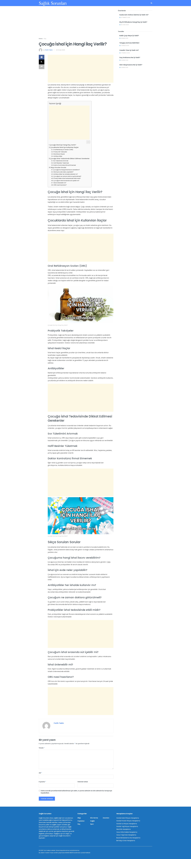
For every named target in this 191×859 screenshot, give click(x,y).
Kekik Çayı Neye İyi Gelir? (129, 36)
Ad (40, 773)
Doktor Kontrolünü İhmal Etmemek (65, 165)
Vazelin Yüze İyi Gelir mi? (129, 50)
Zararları (106, 818)
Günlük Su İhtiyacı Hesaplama (126, 824)
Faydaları (81, 821)
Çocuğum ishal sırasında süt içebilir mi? (66, 181)
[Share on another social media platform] (41, 66)
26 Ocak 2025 (124, 24)
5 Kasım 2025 (124, 67)
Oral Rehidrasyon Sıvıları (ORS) (63, 150)
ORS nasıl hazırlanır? (60, 185)
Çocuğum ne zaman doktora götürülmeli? (67, 176)
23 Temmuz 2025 (125, 17)
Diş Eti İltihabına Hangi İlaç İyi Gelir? (133, 22)
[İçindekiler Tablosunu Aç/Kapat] (87, 142)
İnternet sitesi (83, 782)
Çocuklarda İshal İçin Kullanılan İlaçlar (64, 147)
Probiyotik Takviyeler (60, 152)
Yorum (42, 748)
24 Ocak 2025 (60, 50)
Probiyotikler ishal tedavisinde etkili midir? (67, 178)
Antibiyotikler (58, 156)
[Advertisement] (76, 24)
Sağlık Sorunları (53, 3)
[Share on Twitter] (41, 62)
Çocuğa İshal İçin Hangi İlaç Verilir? (63, 145)
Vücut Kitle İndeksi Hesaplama (126, 832)
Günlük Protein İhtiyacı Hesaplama (128, 821)
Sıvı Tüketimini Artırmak (60, 161)
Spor (92, 824)
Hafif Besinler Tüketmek (61, 163)
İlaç (45, 38)
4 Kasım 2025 (124, 38)
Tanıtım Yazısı (49, 853)
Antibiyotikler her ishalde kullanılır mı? (66, 174)
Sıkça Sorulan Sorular (58, 167)
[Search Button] (151, 3)
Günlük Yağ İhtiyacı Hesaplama (127, 826)
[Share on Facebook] (41, 57)
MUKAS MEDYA (69, 853)
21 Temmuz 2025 (125, 53)
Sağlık (92, 821)
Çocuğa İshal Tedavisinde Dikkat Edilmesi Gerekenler (70, 159)
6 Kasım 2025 (124, 60)
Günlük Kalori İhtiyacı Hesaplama (127, 818)
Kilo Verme (94, 818)
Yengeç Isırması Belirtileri (129, 43)
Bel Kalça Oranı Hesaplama (125, 841)
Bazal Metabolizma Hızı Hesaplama (128, 838)
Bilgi (79, 818)
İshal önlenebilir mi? (60, 183)
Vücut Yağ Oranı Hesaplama (126, 835)
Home (40, 38)
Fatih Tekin (49, 50)
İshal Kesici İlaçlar (59, 154)
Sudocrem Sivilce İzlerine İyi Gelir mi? (134, 15)
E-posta (42, 782)
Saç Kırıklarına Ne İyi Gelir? (129, 57)
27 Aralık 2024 (124, 45)
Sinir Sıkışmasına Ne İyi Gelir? (130, 65)
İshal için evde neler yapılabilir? (64, 172)
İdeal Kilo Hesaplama (123, 829)
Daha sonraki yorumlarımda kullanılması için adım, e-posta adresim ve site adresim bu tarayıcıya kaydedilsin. (76, 792)
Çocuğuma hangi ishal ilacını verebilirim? (66, 170)
